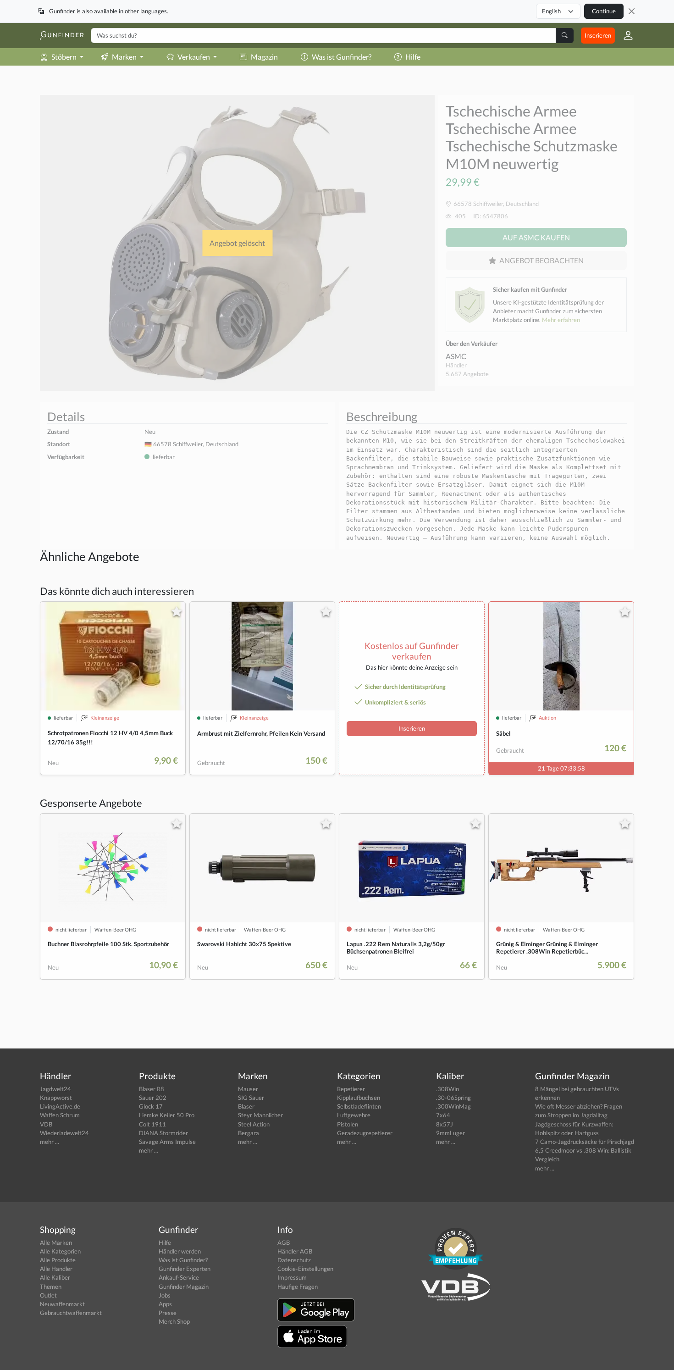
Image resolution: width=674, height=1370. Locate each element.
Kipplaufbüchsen (358, 1097)
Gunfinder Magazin (184, 1286)
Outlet (48, 1295)
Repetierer (351, 1089)
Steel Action (254, 1124)
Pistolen (347, 1124)
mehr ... (49, 1141)
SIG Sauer (251, 1097)
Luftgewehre (353, 1115)
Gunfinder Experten (184, 1268)
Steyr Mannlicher (260, 1115)
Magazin (264, 56)
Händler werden (180, 1251)
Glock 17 (151, 1106)
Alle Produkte (58, 1260)
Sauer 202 (152, 1097)
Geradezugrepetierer (364, 1133)
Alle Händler (56, 1268)
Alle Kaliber (55, 1277)
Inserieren (598, 35)
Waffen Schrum (60, 1115)
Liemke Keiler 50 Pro (166, 1115)
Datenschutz (294, 1260)
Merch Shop (174, 1321)
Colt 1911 (152, 1124)
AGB (283, 1242)
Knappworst (56, 1097)
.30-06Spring (453, 1097)
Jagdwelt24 (55, 1089)
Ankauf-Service (179, 1277)
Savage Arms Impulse (167, 1141)
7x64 (443, 1115)
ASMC (456, 356)
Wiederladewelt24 (64, 1133)
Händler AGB (294, 1251)
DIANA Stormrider (163, 1133)
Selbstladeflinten (359, 1106)
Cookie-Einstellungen (305, 1268)
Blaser (246, 1106)
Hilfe (412, 56)
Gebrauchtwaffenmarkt (71, 1312)
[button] (624, 35)
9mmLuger (450, 1133)
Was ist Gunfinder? (341, 56)
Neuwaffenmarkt (62, 1304)
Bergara (248, 1133)
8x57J (444, 1124)
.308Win (447, 1089)
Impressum (292, 1277)
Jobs (165, 1295)
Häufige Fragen (297, 1286)
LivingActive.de (60, 1106)
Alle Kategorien (60, 1251)
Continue (604, 11)
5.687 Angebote (467, 373)
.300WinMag (453, 1106)
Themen (50, 1286)
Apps (165, 1304)
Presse (168, 1312)
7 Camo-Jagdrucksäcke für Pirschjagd (584, 1141)
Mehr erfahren (561, 319)
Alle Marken (56, 1242)
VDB (46, 1124)
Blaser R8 (151, 1089)
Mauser (248, 1089)
